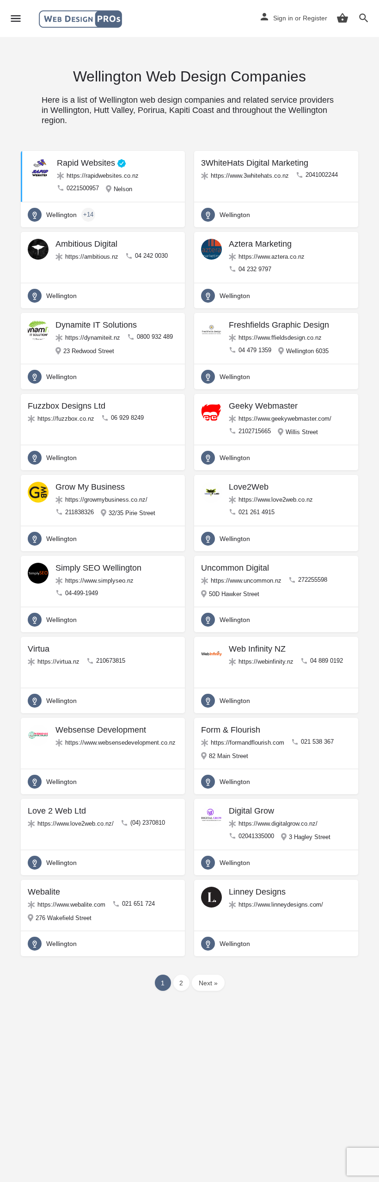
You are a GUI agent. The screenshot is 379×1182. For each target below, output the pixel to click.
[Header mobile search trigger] (364, 18)
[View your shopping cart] (342, 18)
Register (315, 18)
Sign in (283, 18)
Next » (208, 983)
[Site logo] (81, 19)
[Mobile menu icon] (15, 19)
